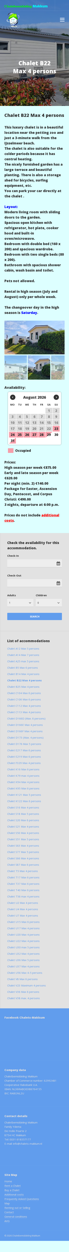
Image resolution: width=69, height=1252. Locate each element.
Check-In (13, 555)
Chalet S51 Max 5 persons (23, 839)
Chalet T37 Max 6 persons (23, 883)
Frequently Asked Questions (21, 1199)
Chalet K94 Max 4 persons (23, 782)
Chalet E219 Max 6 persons (24, 756)
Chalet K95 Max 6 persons (23, 788)
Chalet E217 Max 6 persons (24, 750)
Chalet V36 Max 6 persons (23, 992)
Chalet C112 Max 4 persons (24, 705)
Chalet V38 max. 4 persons (23, 998)
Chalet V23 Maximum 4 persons (26, 985)
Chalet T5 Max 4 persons (22, 871)
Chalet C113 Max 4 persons (24, 712)
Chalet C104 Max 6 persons (24, 693)
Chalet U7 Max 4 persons (22, 915)
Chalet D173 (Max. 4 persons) (25, 737)
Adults (11, 595)
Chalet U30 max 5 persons (23, 947)
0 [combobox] (38, 602)
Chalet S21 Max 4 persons (23, 826)
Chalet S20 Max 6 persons (23, 820)
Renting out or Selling (17, 1207)
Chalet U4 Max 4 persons (22, 909)
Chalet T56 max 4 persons (23, 896)
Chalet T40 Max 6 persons (23, 890)
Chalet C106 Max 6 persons (24, 699)
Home (8, 1181)
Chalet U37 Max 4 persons (23, 966)
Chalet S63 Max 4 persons (23, 845)
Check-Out (14, 575)
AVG (7, 1221)
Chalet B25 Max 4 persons (23, 686)
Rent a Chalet (12, 1185)
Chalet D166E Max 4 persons (25, 725)
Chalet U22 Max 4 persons (23, 941)
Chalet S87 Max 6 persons (23, 864)
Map (7, 1203)
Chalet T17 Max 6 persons (23, 877)
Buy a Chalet (11, 1190)
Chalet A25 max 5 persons (23, 661)
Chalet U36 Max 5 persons (23, 960)
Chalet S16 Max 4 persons (23, 807)
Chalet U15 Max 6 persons (23, 922)
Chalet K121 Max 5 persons (24, 794)
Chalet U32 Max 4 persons (23, 953)
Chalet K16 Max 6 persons (23, 769)
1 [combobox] (9, 602)
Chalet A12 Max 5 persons (23, 648)
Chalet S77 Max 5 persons (23, 852)
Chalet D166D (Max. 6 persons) (26, 718)
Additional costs (14, 1194)
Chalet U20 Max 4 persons (23, 934)
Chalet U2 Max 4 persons (22, 903)
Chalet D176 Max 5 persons (24, 744)
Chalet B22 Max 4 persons (24, 680)
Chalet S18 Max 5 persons (23, 814)
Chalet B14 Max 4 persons (23, 674)
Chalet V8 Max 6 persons (22, 979)
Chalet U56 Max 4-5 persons (24, 972)
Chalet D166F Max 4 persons (25, 731)
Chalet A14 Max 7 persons (23, 655)
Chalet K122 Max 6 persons (24, 801)
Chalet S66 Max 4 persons (23, 858)
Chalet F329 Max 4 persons (24, 763)
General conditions (15, 1216)
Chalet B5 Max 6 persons (22, 667)
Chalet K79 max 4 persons (23, 775)
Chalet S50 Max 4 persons (23, 833)
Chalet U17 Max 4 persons (23, 928)
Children (41, 595)
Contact (9, 1212)
